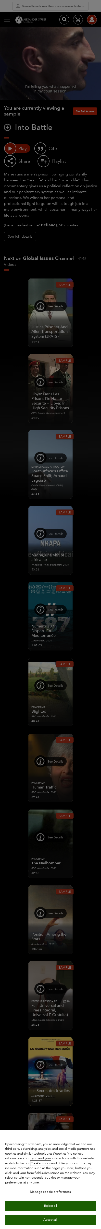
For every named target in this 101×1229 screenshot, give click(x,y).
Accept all (50, 1219)
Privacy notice (67, 1163)
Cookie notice (40, 1163)
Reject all (50, 1206)
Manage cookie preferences (50, 1192)
